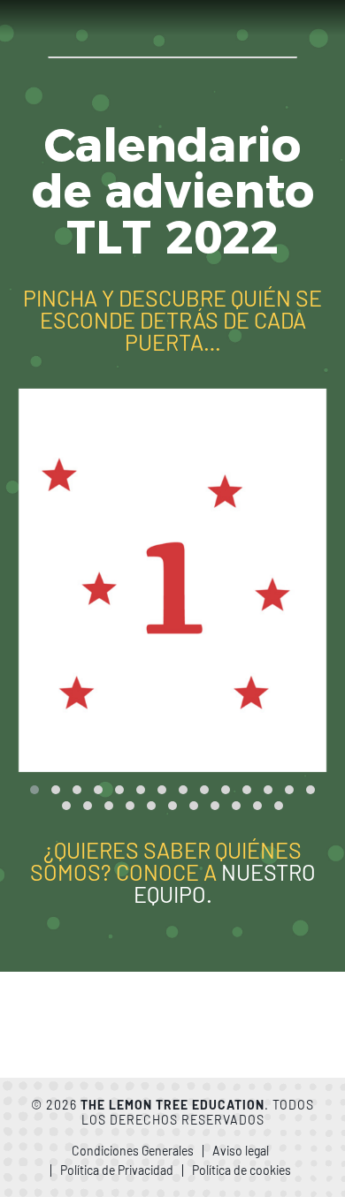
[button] (34, 789)
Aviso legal (240, 1150)
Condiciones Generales (133, 1150)
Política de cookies (241, 1170)
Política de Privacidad (116, 1170)
